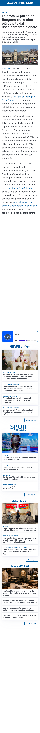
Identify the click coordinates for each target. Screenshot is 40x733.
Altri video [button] (32, 560)
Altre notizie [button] (31, 420)
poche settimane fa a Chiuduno (17, 188)
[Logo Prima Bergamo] (20, 3)
